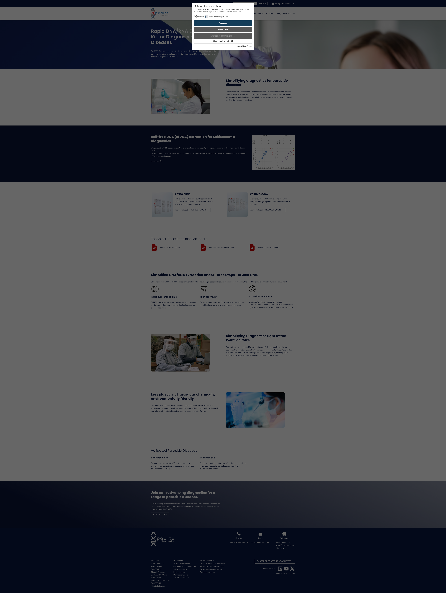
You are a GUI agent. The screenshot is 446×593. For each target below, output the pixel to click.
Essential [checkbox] (200, 17)
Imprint (239, 46)
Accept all (223, 23)
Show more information (222, 41)
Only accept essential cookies (223, 36)
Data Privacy (247, 46)
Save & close (223, 29)
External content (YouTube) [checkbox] (218, 17)
